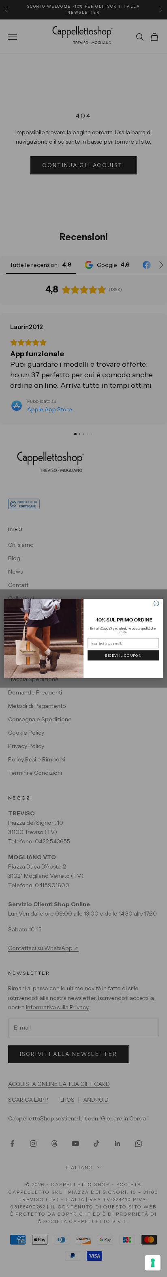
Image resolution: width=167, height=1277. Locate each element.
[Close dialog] (156, 603)
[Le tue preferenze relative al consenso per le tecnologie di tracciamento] (153, 1263)
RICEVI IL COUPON (123, 655)
